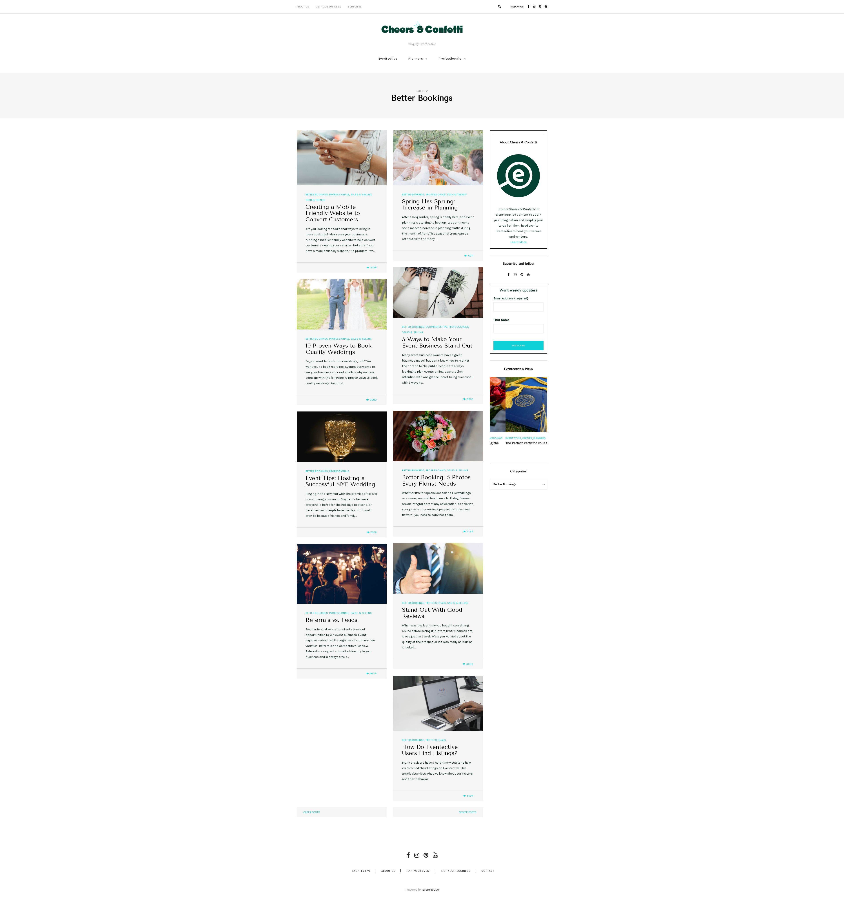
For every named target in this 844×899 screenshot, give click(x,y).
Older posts (311, 812)
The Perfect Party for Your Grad (514, 443)
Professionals (449, 58)
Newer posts (468, 812)
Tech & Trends (315, 200)
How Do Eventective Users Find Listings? (430, 750)
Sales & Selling (361, 194)
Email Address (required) (510, 298)
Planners (415, 58)
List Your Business (328, 6)
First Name (501, 320)
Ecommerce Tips (436, 327)
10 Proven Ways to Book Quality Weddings (338, 348)
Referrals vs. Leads (331, 620)
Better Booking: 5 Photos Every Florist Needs (436, 480)
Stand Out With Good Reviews (432, 613)
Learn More (518, 242)
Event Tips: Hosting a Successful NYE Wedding (340, 481)
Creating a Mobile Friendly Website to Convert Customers (333, 213)
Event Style (497, 438)
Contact (487, 870)
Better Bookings (317, 194)
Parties (511, 438)
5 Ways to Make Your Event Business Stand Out (437, 342)
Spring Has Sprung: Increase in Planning (430, 204)
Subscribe (355, 6)
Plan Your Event (418, 870)
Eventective (387, 58)
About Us (303, 6)
